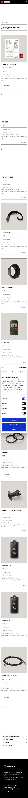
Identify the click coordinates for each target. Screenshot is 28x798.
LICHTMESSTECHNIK (8, 739)
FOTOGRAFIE (6, 742)
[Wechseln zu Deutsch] (5, 792)
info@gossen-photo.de (11, 779)
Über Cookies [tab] (23, 372)
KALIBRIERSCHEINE (7, 745)
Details (24, 142)
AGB (11, 789)
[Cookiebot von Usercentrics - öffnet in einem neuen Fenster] (19, 368)
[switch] (24, 403)
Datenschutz (16, 789)
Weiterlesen (7, 85)
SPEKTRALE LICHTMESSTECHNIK (11, 736)
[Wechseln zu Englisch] (8, 792)
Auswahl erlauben (14, 424)
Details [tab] (14, 372)
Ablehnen (14, 429)
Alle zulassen (14, 420)
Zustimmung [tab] (5, 372)
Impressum (6, 789)
